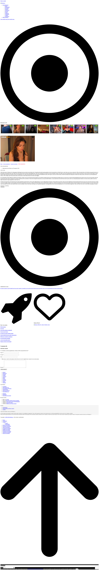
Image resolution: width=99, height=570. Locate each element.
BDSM (4, 372)
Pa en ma (2, 328)
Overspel (4, 380)
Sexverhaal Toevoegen (7, 395)
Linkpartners (5, 407)
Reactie (2, 367)
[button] (7, 19)
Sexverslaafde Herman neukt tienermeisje (8, 335)
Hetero (4, 377)
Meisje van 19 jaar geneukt (11, 403)
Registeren (5, 394)
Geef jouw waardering (4, 185)
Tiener (4, 381)
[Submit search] (14, 567)
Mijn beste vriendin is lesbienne (6, 336)
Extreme (4, 374)
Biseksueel (5, 373)
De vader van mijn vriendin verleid (6, 333)
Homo (4, 378)
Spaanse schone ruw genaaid (5, 341)
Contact (4, 409)
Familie (4, 375)
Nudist (7, 399)
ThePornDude (5, 389)
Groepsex (4, 376)
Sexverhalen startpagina (7, 388)
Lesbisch (4, 379)
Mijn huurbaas (3, 326)
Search (1, 567)
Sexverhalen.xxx (6, 391)
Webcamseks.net (6, 387)
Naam (1, 352)
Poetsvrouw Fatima (4, 331)
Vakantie (4, 382)
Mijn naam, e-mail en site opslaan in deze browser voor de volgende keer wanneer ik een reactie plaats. (20, 359)
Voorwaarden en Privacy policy (8, 408)
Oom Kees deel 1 (10, 402)
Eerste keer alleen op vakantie (6, 330)
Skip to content (3, 0)
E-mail (2, 354)
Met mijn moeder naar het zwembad (12, 400)
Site (1, 356)
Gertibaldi (4, 386)
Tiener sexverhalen (6, 390)
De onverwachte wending (5, 338)
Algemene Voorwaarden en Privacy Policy (35, 568)
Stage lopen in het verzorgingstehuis (13, 401)
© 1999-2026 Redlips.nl (8, 417)
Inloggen (4, 393)
